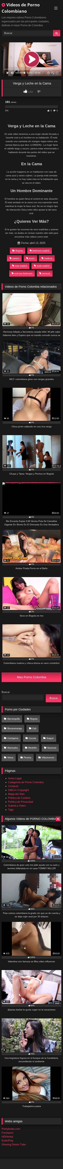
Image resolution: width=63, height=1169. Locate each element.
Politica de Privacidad (20, 801)
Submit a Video (17, 805)
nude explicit (43, 265)
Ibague (50, 738)
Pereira (27, 757)
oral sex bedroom (23, 273)
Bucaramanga (14, 728)
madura (48, 258)
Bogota (19, 250)
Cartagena (12, 738)
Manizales (12, 747)
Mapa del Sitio (16, 794)
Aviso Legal (15, 778)
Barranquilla (13, 718)
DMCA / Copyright (18, 790)
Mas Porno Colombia (31, 677)
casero (15, 258)
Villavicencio (48, 757)
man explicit (21, 265)
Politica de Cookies (19, 798)
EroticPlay (7, 1140)
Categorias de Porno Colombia (26, 782)
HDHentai (7, 1136)
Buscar (6, 692)
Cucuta (32, 738)
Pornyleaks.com (11, 1128)
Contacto (13, 786)
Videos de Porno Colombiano (21, 8)
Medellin (32, 747)
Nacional (51, 747)
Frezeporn (7, 1132)
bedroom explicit (40, 250)
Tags (11, 809)
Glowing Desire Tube (14, 1144)
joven (31, 258)
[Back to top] (53, 1159)
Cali (34, 728)
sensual (46, 273)
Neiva (10, 757)
